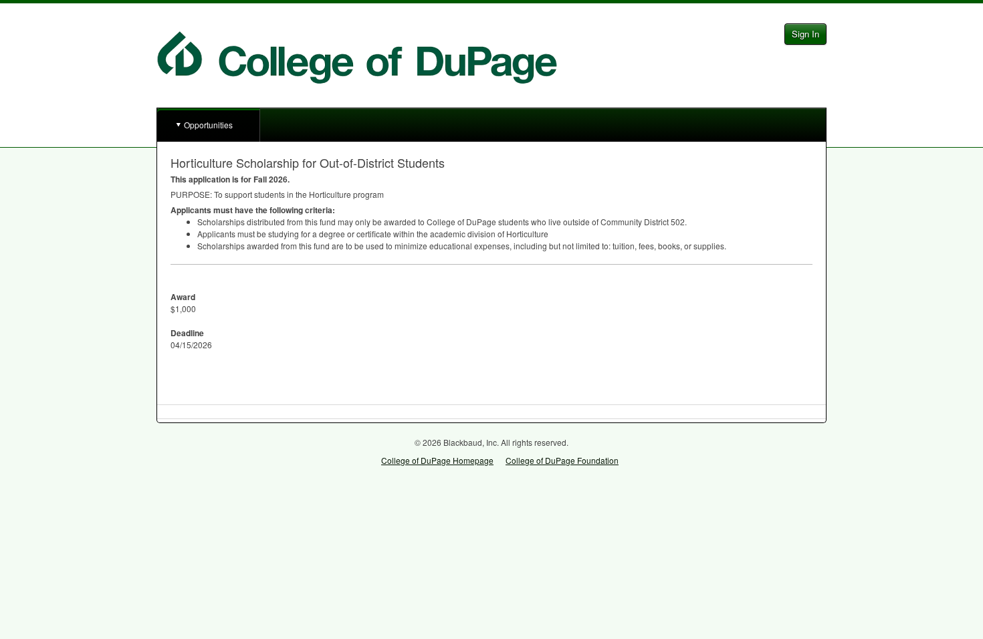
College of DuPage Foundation (562, 460)
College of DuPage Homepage (437, 460)
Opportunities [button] (208, 124)
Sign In (805, 33)
